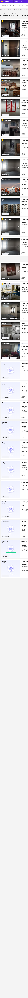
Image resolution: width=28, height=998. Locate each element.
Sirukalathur (10, 9)
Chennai (5, 9)
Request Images (11, 375)
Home (1, 9)
